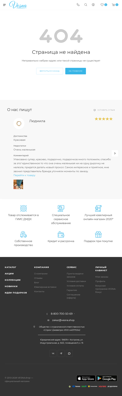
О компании (40, 273)
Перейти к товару (24, 175)
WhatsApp (69, 353)
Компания (41, 267)
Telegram (61, 353)
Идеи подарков (16, 292)
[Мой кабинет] (93, 5)
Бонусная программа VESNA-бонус (105, 288)
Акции (9, 273)
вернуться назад (50, 71)
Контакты (39, 291)
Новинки (11, 286)
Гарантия (72, 290)
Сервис (72, 267)
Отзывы (38, 278)
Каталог (10, 267)
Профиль (100, 281)
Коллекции (13, 280)
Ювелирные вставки (45, 287)
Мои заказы (101, 276)
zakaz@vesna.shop (63, 320)
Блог (36, 282)
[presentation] (115, 153)
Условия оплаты (75, 285)
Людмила (37, 121)
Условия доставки (76, 281)
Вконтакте (53, 353)
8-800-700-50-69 (62, 314)
